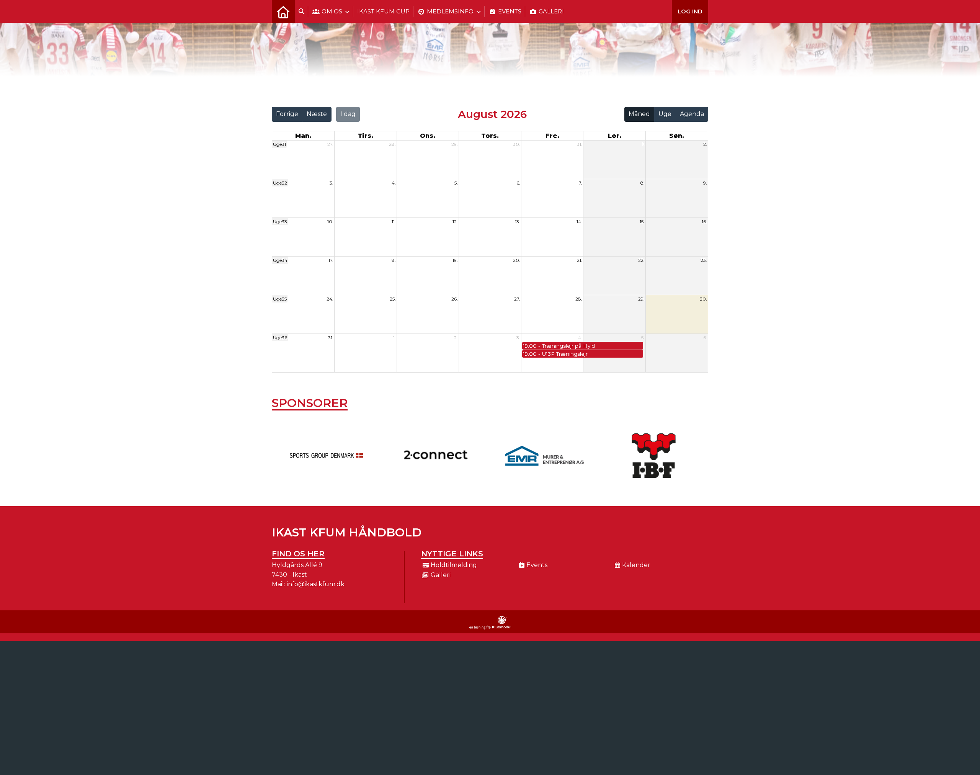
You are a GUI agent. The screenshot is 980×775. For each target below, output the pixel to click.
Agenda (692, 114)
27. (330, 144)
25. (393, 299)
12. (455, 221)
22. (641, 260)
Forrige (287, 114)
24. (330, 299)
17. (330, 260)
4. (394, 183)
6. (518, 183)
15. (642, 221)
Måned (639, 114)
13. (517, 221)
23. (704, 260)
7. (580, 183)
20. (516, 260)
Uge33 (280, 221)
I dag (348, 114)
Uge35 (280, 299)
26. (454, 299)
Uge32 (280, 183)
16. (704, 221)
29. (454, 144)
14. (579, 221)
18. (393, 260)
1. (643, 144)
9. (705, 183)
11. (394, 221)
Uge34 (280, 260)
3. (331, 183)
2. (705, 144)
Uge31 (279, 144)
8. (642, 183)
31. (579, 144)
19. (455, 260)
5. (456, 183)
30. (516, 144)
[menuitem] (283, 11)
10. (330, 221)
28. (392, 144)
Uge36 (280, 337)
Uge (664, 114)
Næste (317, 114)
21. (579, 260)
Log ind (690, 11)
